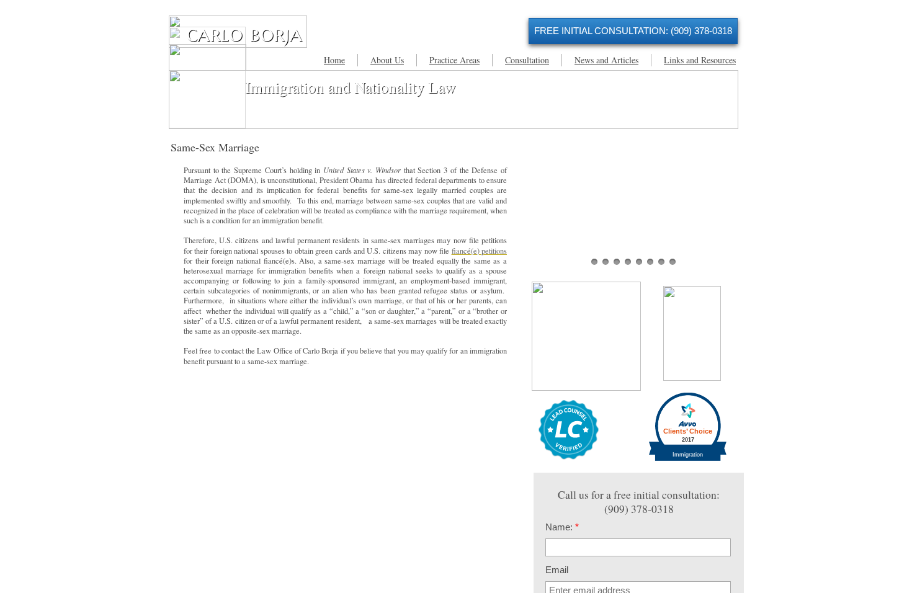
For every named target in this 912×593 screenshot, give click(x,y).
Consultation (527, 60)
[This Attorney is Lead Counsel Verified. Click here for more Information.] (568, 457)
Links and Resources (700, 60)
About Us (387, 60)
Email (556, 569)
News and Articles (606, 60)
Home (334, 60)
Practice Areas (454, 60)
